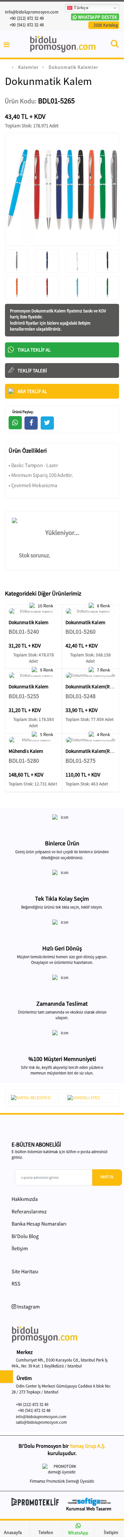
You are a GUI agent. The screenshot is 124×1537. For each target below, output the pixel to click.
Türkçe (80, 7)
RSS (16, 1283)
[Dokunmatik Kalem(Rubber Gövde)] (90, 675)
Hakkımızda (25, 1199)
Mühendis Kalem (26, 751)
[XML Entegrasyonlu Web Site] (35, 1502)
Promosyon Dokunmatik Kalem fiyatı (43, 311)
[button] (115, 45)
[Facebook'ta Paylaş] (31, 423)
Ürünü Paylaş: (23, 412)
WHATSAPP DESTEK (97, 17)
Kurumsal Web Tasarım (88, 1509)
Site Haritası (25, 1271)
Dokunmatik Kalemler (73, 67)
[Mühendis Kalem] (34, 740)
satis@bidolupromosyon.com (41, 1422)
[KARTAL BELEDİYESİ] (34, 1098)
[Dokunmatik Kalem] (34, 611)
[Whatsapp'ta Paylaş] (15, 422)
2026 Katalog (105, 25)
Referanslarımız (29, 1211)
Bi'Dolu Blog (25, 1236)
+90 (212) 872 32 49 (26, 18)
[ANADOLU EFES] (90, 1098)
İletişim (20, 1248)
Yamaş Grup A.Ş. (88, 1446)
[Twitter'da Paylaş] (47, 423)
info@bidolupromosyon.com (41, 1416)
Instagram (28, 1306)
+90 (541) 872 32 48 (26, 25)
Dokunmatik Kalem (28, 622)
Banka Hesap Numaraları (39, 1223)
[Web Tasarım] (89, 1502)
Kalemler (28, 67)
